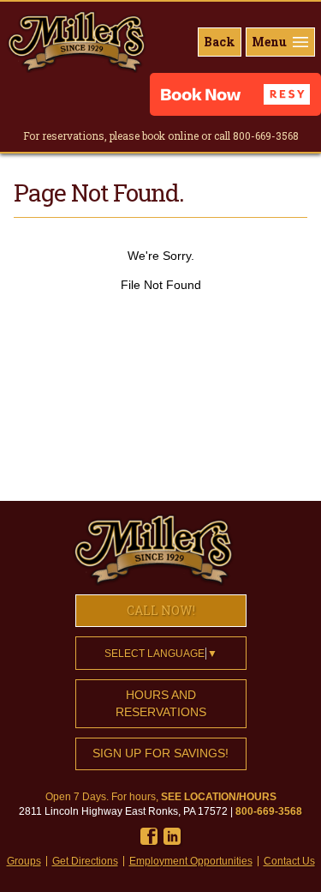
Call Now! (161, 610)
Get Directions (85, 861)
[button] (235, 94)
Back (219, 41)
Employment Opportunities (191, 861)
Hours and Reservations (161, 703)
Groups (24, 861)
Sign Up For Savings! (160, 753)
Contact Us (289, 861)
